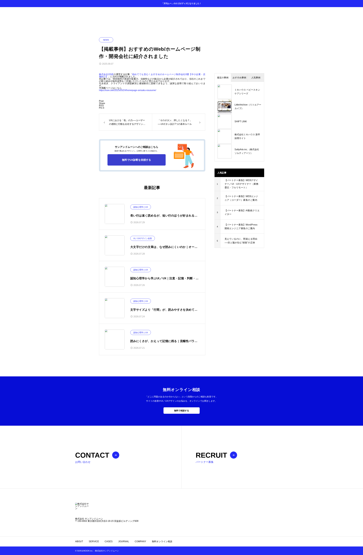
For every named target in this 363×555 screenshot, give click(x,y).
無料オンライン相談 (162, 541)
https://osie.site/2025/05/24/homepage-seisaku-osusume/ (127, 90)
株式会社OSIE (106, 74)
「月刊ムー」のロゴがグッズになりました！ (181, 3)
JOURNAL (123, 541)
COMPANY (140, 541)
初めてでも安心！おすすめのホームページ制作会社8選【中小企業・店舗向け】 (152, 75)
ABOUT (79, 541)
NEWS (106, 40)
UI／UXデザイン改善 (142, 238)
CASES (109, 541)
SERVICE (94, 541)
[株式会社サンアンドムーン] (181, 510)
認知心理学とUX (140, 207)
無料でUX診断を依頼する (136, 159)
